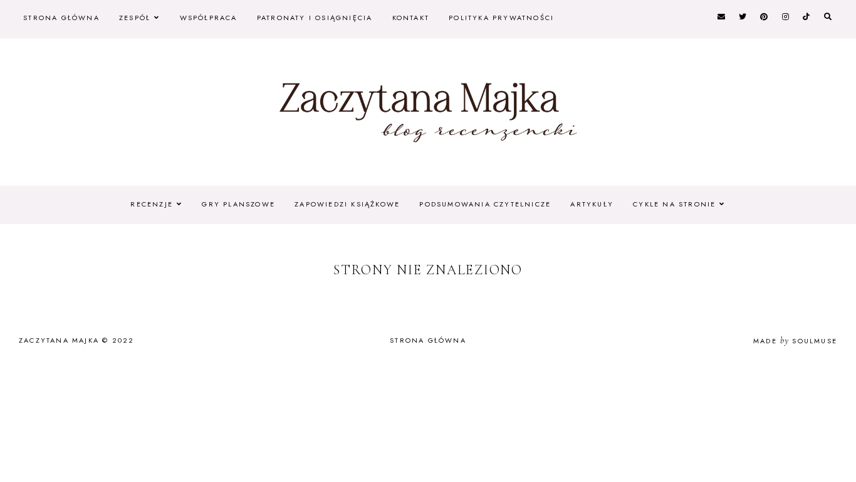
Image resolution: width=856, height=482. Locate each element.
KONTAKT (410, 18)
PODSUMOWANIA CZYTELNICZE (485, 204)
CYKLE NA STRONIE (674, 204)
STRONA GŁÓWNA (61, 18)
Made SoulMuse (795, 341)
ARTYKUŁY (591, 204)
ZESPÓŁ (134, 18)
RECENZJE (151, 204)
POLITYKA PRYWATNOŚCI (501, 18)
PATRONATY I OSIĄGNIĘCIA (315, 18)
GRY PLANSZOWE (238, 204)
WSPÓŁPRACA (208, 18)
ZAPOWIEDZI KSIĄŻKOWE (347, 204)
